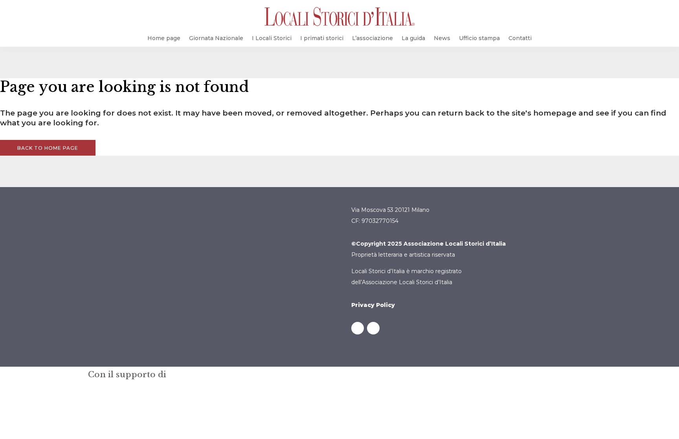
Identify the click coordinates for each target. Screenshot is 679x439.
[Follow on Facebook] (357, 328)
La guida (413, 38)
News (442, 38)
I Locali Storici (272, 38)
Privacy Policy (373, 305)
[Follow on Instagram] (373, 328)
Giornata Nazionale (216, 38)
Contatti (520, 38)
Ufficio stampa (479, 38)
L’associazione (372, 38)
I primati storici (321, 38)
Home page (163, 38)
